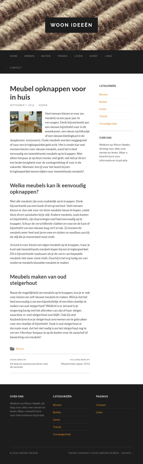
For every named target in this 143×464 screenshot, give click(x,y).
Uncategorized (108, 123)
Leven (78, 56)
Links (108, 56)
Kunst (94, 56)
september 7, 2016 (22, 105)
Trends (62, 56)
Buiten (46, 56)
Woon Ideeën (71, 25)
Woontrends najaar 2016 (75, 361)
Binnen (29, 56)
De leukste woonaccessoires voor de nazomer (29, 363)
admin (43, 105)
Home (14, 56)
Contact (16, 67)
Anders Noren (109, 453)
